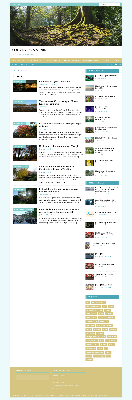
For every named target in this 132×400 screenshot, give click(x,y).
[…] (55, 94)
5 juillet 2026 (100, 140)
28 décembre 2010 (102, 287)
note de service (92, 341)
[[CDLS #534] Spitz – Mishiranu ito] (89, 78)
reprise (89, 344)
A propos (24, 64)
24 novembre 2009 (102, 256)
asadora (90, 310)
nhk (103, 337)
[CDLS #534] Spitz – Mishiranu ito (106, 76)
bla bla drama (91, 314)
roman (103, 344)
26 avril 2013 (45, 149)
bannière (98, 310)
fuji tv (89, 329)
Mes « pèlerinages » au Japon (69, 385)
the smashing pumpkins (95, 352)
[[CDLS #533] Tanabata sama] (89, 98)
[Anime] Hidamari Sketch (103, 285)
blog (101, 314)
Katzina (54, 379)
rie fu (96, 344)
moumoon (90, 333)
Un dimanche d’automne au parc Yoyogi (58, 146)
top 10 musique (99, 356)
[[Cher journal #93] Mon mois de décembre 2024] (89, 109)
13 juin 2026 (100, 175)
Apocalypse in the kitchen (104, 274)
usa (108, 356)
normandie (112, 337)
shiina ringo (91, 348)
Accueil (14, 64)
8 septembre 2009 (102, 194)
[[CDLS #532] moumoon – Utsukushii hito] (89, 119)
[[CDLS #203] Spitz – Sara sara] (89, 225)
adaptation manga (98, 302)
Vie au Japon (17, 60)
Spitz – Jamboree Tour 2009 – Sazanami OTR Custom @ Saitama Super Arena (107, 202)
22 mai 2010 (100, 277)
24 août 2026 (100, 78)
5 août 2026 (100, 111)
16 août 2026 (100, 90)
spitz (100, 348)
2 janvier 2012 (100, 237)
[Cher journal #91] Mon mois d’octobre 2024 (105, 172)
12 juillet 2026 (100, 132)
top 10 (89, 356)
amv (104, 306)
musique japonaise (93, 337)
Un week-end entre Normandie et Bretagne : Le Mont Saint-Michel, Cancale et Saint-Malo (106, 190)
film (98, 325)
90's (88, 302)
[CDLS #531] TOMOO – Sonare (106, 138)
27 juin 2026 (100, 154)
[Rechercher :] (109, 4)
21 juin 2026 (100, 163)
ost (107, 341)
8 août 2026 (100, 99)
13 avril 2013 (45, 172)
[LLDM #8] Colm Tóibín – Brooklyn (103, 243)
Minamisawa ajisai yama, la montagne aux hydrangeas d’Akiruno (104, 150)
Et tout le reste (110, 60)
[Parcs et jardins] (25, 86)
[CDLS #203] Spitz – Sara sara (105, 223)
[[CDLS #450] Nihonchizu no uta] (89, 214)
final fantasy (107, 325)
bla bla (107, 310)
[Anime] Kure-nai (101, 254)
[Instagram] (120, 64)
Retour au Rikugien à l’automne (54, 81)
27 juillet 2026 (100, 121)
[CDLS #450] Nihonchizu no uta (106, 212)
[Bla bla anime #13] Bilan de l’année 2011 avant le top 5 (104, 234)
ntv (101, 341)
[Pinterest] (116, 64)
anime (111, 306)
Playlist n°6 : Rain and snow (104, 264)
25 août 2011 (100, 206)
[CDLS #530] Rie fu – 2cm (104, 161)
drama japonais (92, 321)
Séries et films (52, 60)
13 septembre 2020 (102, 214)
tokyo (108, 352)
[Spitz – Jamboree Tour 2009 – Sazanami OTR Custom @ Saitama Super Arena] (89, 202)
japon (105, 329)
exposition (104, 321)
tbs (106, 348)
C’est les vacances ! (66, 389)
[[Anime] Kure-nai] (89, 256)
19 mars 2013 (45, 215)
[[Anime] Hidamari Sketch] (89, 287)
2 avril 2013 (44, 194)
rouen (111, 344)
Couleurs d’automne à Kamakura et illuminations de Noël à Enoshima (56, 168)
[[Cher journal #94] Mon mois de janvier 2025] (89, 88)
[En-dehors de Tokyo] (25, 173)
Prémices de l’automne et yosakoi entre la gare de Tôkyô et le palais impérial (59, 210)
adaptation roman (93, 306)
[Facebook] (112, 64)
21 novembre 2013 (98, 245)
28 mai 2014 (44, 107)
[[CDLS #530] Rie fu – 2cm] (89, 163)
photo (113, 341)
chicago (102, 318)
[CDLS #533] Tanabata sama (105, 96)
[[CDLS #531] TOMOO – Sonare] (89, 140)
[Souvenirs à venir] (66, 44)
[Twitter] (108, 64)
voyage (89, 360)
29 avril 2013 (100, 225)
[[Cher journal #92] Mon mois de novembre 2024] (89, 130)
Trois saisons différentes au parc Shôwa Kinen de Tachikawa (58, 102)
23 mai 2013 (44, 129)
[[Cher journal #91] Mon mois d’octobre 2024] (89, 173)
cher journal (91, 318)
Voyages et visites (90, 60)
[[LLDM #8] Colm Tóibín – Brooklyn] (87, 245)
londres (113, 329)
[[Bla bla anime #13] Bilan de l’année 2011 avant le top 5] (89, 235)
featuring (90, 325)
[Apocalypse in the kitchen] (89, 277)
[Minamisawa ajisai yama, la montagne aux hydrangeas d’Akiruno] (89, 150)
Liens (32, 64)
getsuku (97, 329)
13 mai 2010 (100, 266)
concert (110, 318)
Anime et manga (70, 60)
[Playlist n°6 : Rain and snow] (89, 266)
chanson (109, 314)
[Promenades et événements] (25, 216)
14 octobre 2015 (46, 84)
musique (100, 333)
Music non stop (34, 60)
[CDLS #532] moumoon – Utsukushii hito (104, 118)
